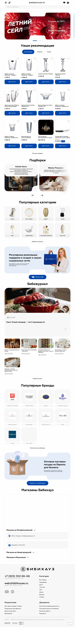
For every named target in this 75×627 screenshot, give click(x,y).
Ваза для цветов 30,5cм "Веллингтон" (28, 106)
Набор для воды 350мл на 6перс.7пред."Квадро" (12, 106)
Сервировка (43, 582)
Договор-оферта (44, 611)
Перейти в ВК (39, 277)
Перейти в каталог (37, 241)
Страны (41, 597)
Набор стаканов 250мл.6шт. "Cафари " (10, 74)
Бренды (41, 594)
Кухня (41, 585)
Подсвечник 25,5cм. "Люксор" (60, 74)
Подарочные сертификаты (13, 608)
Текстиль (42, 587)
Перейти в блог (37, 378)
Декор (41, 592)
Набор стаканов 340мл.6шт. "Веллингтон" (62, 106)
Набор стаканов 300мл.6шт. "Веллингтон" (11, 137)
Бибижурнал (8, 613)
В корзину (13, 81)
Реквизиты (42, 613)
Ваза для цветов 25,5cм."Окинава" (26, 137)
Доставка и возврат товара (13, 606)
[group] (37, 26)
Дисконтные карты (10, 611)
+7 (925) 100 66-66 (17, 576)
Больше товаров (37, 153)
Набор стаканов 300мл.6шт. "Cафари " (27, 74)
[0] (68, 2)
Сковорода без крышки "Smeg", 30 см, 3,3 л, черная (62, 137)
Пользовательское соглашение (49, 608)
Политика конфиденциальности (49, 606)
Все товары (42, 580)
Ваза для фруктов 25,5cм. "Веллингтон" (45, 106)
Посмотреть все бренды (37, 448)
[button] (35, 40)
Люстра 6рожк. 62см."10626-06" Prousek (45, 137)
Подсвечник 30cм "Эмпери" (45, 74)
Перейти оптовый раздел (37, 483)
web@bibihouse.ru (16, 583)
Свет (40, 589)
